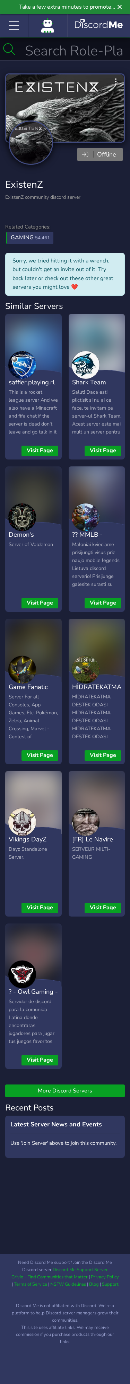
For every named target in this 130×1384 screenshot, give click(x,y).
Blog (94, 1284)
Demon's (21, 534)
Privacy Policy (105, 1277)
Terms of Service (30, 1284)
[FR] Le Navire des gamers (92, 844)
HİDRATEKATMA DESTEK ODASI (96, 691)
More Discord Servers (65, 1091)
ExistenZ (24, 184)
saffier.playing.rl (31, 382)
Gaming (30, 237)
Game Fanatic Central (28, 691)
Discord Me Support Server (80, 1270)
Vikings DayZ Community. (27, 844)
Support (110, 1284)
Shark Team (89, 382)
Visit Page (40, 450)
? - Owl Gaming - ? (33, 996)
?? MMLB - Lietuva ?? (87, 539)
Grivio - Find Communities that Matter (49, 1277)
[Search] (9, 49)
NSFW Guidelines (68, 1284)
